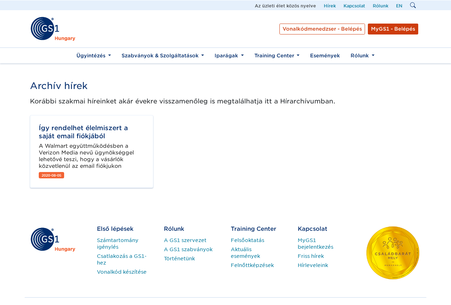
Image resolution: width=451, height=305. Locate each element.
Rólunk (380, 5)
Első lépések (115, 228)
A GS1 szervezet (185, 240)
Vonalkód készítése (122, 272)
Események (325, 55)
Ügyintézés (91, 55)
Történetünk (179, 258)
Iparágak (227, 55)
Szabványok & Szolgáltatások (161, 55)
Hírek (330, 5)
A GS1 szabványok (188, 249)
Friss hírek (311, 256)
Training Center (275, 55)
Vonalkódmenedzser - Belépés (322, 29)
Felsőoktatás (247, 240)
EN (399, 5)
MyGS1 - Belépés (393, 29)
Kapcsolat (354, 5)
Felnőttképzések (252, 265)
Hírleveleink (313, 265)
